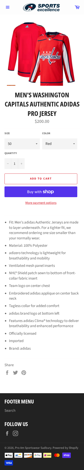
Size (7, 133)
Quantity (10, 153)
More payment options (40, 203)
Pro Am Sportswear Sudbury (33, 448)
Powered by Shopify (65, 448)
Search (9, 410)
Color (46, 133)
